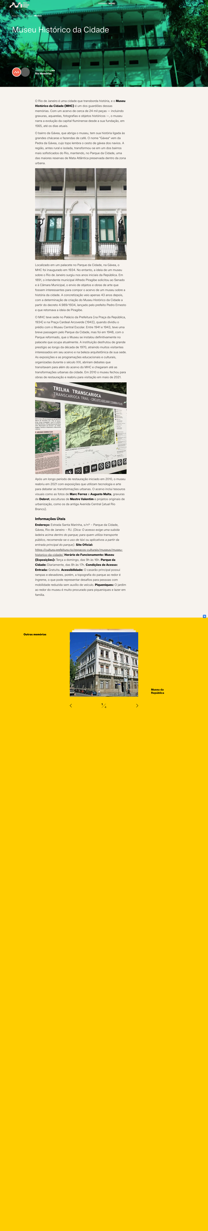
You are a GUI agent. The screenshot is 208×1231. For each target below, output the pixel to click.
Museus (38, 16)
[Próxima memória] (137, 705)
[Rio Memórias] (19, 5)
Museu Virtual (17, 16)
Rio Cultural (28, 16)
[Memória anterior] (71, 705)
